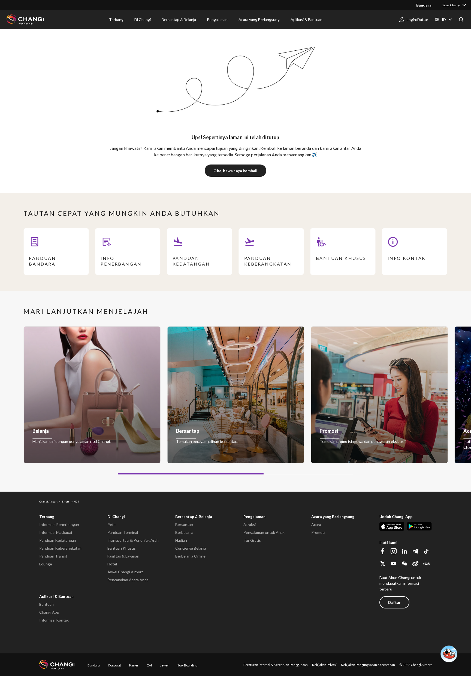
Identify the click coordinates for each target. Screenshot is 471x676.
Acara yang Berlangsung (332, 516)
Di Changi (116, 516)
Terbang (46, 516)
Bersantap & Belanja (193, 516)
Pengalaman (254, 516)
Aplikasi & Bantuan (56, 596)
